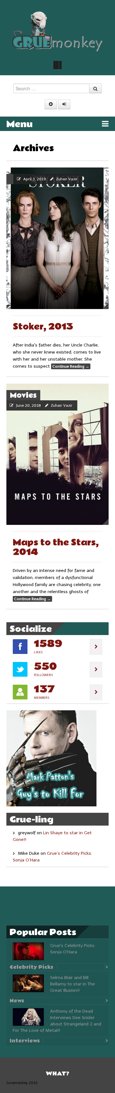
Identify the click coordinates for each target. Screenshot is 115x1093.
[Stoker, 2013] (57, 238)
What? (57, 1073)
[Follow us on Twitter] (57, 65)
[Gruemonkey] (57, 31)
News (17, 1001)
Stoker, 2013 (43, 326)
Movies (23, 395)
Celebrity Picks (31, 967)
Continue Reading (70, 366)
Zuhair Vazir (67, 179)
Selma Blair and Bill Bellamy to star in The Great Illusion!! (72, 984)
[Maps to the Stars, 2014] (57, 454)
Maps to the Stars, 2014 (56, 547)
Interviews (25, 1041)
